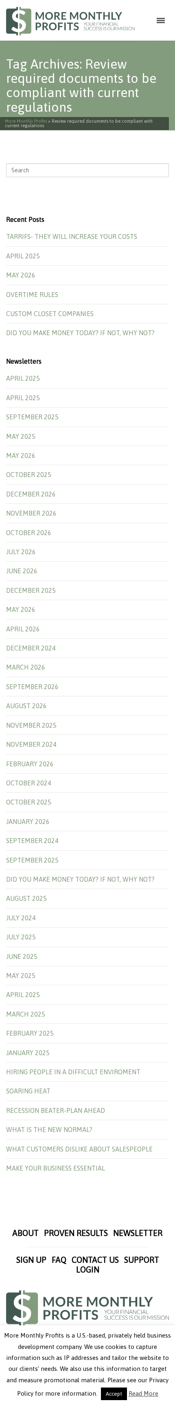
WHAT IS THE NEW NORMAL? (49, 1129)
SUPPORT (141, 1259)
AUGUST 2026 (26, 705)
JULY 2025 (21, 937)
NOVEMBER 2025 (31, 725)
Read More (143, 1393)
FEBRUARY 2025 (30, 1033)
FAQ (59, 1259)
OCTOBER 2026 (28, 532)
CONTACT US (95, 1259)
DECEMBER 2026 (31, 494)
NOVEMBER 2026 (31, 513)
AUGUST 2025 (26, 898)
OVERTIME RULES (32, 294)
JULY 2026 (21, 551)
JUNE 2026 (21, 571)
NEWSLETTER (137, 1233)
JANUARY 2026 (28, 821)
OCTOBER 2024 (28, 783)
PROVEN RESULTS (76, 1233)
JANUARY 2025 (28, 1052)
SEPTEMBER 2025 (32, 417)
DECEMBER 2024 (31, 648)
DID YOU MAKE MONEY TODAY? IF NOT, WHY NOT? (80, 332)
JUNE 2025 (21, 956)
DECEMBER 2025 (31, 590)
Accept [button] (114, 1394)
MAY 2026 (20, 275)
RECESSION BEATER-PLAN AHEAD (55, 1110)
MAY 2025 (20, 436)
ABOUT (26, 1233)
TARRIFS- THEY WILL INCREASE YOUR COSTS (71, 236)
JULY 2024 (21, 917)
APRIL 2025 (23, 256)
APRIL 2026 (23, 629)
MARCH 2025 (25, 1014)
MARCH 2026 (25, 667)
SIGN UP (31, 1259)
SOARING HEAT (28, 1091)
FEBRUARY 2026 (30, 764)
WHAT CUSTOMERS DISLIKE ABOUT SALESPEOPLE (79, 1149)
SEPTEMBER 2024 (32, 840)
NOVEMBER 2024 (31, 744)
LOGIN (87, 1269)
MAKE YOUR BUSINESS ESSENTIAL (55, 1168)
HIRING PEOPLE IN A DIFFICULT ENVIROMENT (73, 1071)
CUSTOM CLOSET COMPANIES (50, 313)
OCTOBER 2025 (28, 474)
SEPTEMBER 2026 (32, 686)
